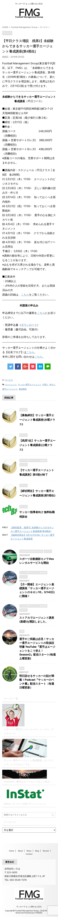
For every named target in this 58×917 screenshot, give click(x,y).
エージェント (11, 384)
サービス (9, 380)
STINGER (38, 913)
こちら (25, 294)
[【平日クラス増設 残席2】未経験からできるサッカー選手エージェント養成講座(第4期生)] (40, 366)
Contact (29, 854)
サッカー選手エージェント (29, 384)
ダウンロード (29, 324)
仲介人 (52, 384)
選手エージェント (10, 389)
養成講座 (23, 389)
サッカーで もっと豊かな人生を (29, 906)
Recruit (46, 851)
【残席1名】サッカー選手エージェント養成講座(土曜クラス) (37, 445)
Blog (37, 851)
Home (11, 851)
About (20, 851)
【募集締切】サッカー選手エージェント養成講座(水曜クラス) (37, 420)
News (29, 851)
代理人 (45, 384)
